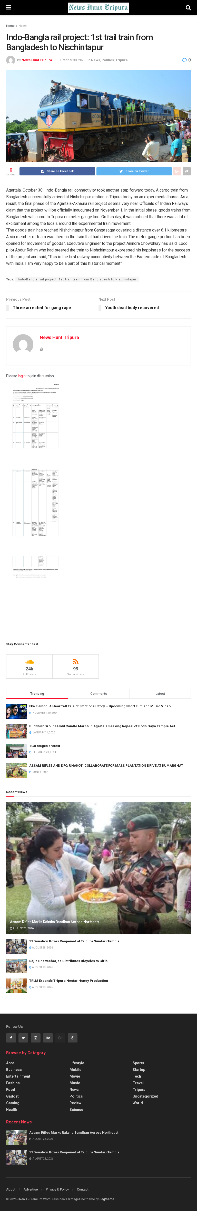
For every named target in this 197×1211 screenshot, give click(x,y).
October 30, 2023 (72, 60)
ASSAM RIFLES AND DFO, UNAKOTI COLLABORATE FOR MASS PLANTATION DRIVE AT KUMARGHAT (106, 765)
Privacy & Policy (57, 1189)
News (23, 26)
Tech (137, 1076)
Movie (75, 1076)
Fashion (13, 1083)
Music (75, 1083)
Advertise (31, 1189)
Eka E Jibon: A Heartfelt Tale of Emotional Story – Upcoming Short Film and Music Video (100, 706)
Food (10, 1090)
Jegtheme (107, 1199)
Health (11, 1110)
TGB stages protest (44, 746)
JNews (22, 1199)
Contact (82, 1189)
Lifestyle (77, 1063)
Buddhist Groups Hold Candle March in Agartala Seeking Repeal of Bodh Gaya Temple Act (102, 726)
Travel (138, 1083)
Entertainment (18, 1076)
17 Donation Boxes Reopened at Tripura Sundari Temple (74, 941)
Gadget (12, 1096)
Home (10, 26)
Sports (138, 1063)
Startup (139, 1070)
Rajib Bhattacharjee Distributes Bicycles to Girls (68, 961)
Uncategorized (145, 1096)
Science (76, 1110)
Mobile (75, 1070)
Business (14, 1070)
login (22, 376)
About (10, 1189)
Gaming (12, 1103)
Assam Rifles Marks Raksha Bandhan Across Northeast (54, 922)
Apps (10, 1063)
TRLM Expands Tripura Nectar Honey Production (68, 981)
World (138, 1103)
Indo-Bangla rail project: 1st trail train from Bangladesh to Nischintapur (77, 279)
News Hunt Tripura (37, 60)
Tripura (121, 60)
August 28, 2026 (23, 928)
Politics (108, 60)
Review (75, 1103)
